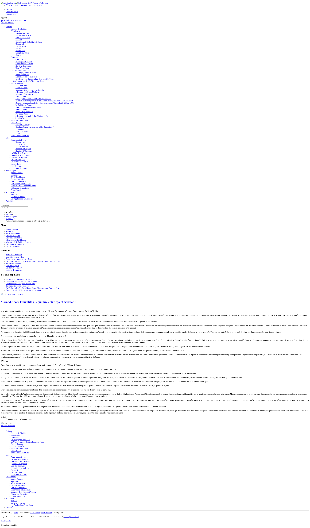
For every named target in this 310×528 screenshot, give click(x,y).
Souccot (19, 40)
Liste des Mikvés (17, 118)
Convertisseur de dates (24, 64)
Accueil (9, 9)
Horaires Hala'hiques (40, 3)
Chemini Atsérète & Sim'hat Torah (29, 42)
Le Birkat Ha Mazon (19, 181)
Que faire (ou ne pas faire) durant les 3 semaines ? (35, 127)
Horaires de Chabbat (18, 29)
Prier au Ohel (21, 96)
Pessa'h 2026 (20, 51)
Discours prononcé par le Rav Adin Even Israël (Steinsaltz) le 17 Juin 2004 (44, 101)
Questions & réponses (19, 157)
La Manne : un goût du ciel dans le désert (21, 281)
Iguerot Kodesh (17, 173)
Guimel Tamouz (17, 83)
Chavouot (19, 55)
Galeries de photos (18, 197)
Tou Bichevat (21, 46)
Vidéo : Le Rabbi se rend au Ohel (28, 107)
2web (16, 513)
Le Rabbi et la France (24, 105)
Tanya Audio (20, 144)
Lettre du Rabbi (21, 88)
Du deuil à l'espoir (22, 125)
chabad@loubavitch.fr (71, 517)
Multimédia (10, 192)
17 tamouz (19, 129)
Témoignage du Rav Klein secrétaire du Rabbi (33, 99)
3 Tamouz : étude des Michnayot (28, 92)
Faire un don (11, 14)
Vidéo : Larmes (21, 109)
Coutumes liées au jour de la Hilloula (30, 90)
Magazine (14, 175)
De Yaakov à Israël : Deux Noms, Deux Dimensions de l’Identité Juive (33, 261)
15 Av (18, 133)
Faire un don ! (8, 23)
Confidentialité (6, 521)
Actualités (9, 201)
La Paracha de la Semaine (20, 155)
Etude (8, 138)
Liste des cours (16, 166)
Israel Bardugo (46, 513)
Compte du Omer (22, 53)
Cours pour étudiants (19, 168)
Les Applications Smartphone (22, 199)
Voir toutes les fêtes (23, 33)
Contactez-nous (12, 12)
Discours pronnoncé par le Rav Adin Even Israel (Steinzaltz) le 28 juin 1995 (45, 103)
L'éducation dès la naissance (26, 77)
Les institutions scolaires (20, 162)
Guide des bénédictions (19, 120)
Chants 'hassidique (18, 190)
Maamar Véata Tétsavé (24, 94)
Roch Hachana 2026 (23, 35)
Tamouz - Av (16, 123)
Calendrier (15, 57)
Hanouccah (20, 44)
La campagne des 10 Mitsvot (27, 72)
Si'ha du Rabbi (21, 85)
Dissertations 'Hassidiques (21, 184)
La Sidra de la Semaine (19, 153)
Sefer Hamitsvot (22, 146)
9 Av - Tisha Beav (22, 131)
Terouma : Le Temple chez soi (17, 286)
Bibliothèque (11, 170)
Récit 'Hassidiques (18, 177)
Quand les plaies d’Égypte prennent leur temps (23, 290)
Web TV (14, 194)
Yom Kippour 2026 (23, 38)
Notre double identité (14, 255)
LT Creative (35, 513)
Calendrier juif (21, 59)
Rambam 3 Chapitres (24, 151)
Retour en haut (9, 426)
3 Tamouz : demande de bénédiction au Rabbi (33, 116)
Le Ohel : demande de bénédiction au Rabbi (27, 81)
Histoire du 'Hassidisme (20, 188)
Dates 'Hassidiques (23, 68)
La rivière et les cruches (15, 257)
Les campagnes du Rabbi (20, 70)
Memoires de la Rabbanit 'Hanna (23, 186)
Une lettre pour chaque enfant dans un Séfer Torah (35, 79)
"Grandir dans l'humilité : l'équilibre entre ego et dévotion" (38, 301)
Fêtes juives (15, 31)
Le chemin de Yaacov (14, 268)
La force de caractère (14, 270)
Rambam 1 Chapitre (23, 149)
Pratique (9, 27)
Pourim (18, 48)
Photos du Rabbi (22, 114)
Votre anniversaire (22, 75)
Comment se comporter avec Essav (19, 259)
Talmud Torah (16, 164)
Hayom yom (20, 142)
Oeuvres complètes (18, 179)
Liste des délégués (18, 160)
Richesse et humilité (13, 263)
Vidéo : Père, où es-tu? (24, 112)
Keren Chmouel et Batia (20, 136)
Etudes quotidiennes (18, 140)
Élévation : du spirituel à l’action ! (19, 279)
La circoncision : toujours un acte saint (20, 284)
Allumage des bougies (24, 62)
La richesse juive (12, 266)
